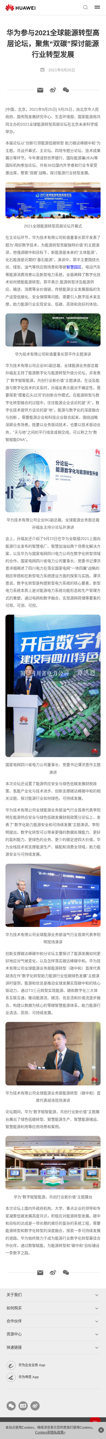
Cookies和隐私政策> (50, 1432)
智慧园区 (74, 267)
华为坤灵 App (28, 1377)
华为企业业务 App (31, 1365)
